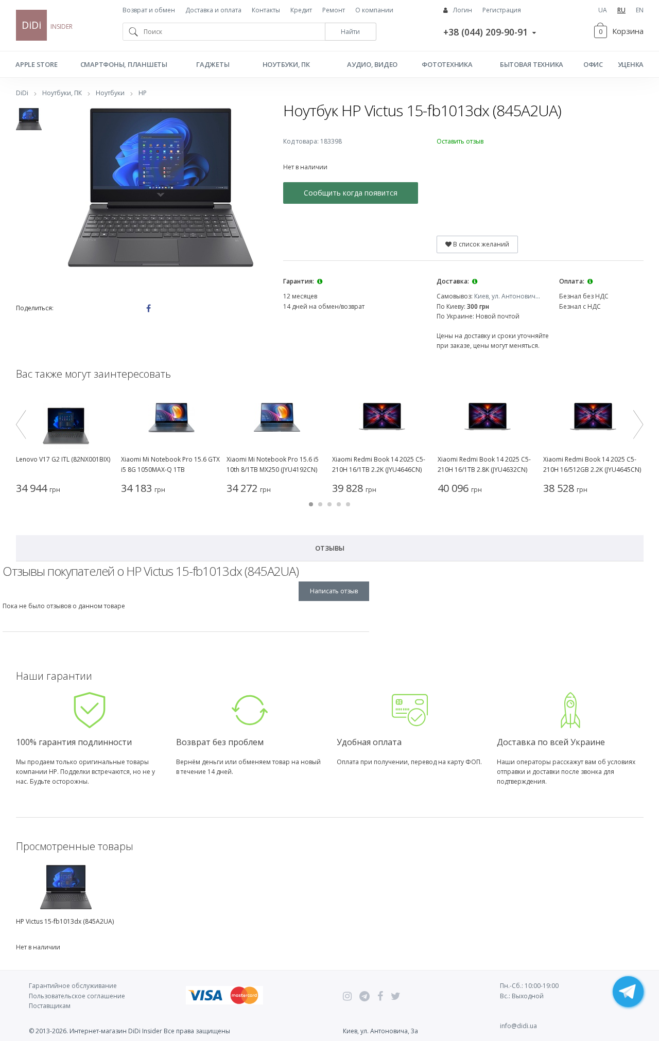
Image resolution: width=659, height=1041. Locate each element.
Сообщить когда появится (350, 193)
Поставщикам (50, 1005)
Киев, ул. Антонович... (507, 296)
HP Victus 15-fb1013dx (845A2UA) (65, 921)
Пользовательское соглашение (77, 996)
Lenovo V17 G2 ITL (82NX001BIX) (63, 459)
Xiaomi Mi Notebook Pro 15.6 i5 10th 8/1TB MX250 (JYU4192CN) (273, 464)
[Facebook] (380, 996)
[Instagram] (347, 996)
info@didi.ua (518, 1025)
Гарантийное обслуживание (73, 985)
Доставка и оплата (213, 10)
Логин (462, 10)
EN (640, 10)
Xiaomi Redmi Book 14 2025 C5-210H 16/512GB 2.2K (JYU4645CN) (592, 464)
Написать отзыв (334, 591)
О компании (374, 10)
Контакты (266, 10)
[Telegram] (364, 996)
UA (602, 10)
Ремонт (333, 10)
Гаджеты (212, 64)
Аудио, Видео (372, 64)
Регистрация (501, 10)
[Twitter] (396, 996)
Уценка (631, 64)
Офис (593, 64)
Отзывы (329, 548)
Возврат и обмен (149, 10)
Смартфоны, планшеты (123, 64)
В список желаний (480, 244)
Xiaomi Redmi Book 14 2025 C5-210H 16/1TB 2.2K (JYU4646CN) (378, 464)
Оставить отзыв (460, 141)
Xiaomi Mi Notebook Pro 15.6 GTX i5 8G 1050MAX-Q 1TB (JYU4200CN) (170, 465)
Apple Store (36, 64)
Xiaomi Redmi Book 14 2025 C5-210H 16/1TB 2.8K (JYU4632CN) (484, 464)
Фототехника (447, 64)
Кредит (301, 10)
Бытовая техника (531, 64)
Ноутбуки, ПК (286, 64)
